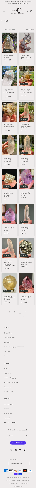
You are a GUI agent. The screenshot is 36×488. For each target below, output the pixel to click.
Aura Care (7, 373)
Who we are (8, 413)
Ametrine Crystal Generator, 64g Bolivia (9, 229)
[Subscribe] (26, 435)
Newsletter (7, 418)
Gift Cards (7, 351)
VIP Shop (7, 342)
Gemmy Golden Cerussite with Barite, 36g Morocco (8, 194)
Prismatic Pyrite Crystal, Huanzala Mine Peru (26, 262)
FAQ (5, 368)
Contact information (19, 486)
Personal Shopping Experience (14, 347)
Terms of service (13, 483)
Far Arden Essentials (17, 477)
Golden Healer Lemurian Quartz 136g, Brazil (26, 160)
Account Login (9, 391)
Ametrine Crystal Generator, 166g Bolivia (26, 193)
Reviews (6, 409)
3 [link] (20, 312)
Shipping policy (24, 483)
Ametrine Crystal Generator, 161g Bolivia (26, 298)
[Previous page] (4, 312)
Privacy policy (26, 480)
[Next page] (23, 316)
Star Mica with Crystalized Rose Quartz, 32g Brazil (26, 91)
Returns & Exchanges (11, 382)
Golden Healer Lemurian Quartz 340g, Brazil (9, 160)
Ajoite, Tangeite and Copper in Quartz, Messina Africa (9, 92)
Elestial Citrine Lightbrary (8, 56)
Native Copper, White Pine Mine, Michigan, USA (26, 57)
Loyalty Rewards (9, 337)
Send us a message (10, 422)
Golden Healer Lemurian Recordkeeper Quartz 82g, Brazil (9, 263)
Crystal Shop (8, 333)
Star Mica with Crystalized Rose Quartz (9, 126)
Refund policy (16, 480)
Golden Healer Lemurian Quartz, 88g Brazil (26, 126)
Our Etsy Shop (8, 404)
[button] (4, 11)
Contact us (7, 387)
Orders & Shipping (10, 378)
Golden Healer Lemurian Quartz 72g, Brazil (26, 229)
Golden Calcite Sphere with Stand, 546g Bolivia (9, 298)
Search (6, 356)
